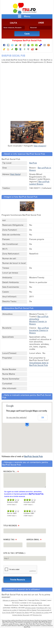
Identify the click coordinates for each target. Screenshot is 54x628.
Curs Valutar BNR (8, 612)
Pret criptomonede (43, 610)
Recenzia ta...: (11, 471)
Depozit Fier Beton (22, 612)
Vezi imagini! (40, 146)
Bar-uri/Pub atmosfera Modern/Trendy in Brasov (38, 320)
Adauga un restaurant (10, 600)
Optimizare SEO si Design (28, 610)
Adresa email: (34, 539)
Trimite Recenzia (17, 580)
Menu (27, 16)
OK (42, 417)
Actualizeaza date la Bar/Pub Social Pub (38, 364)
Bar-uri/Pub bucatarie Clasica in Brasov (39, 330)
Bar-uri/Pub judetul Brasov (39, 182)
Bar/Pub (33, 163)
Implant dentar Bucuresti (20, 615)
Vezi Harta (15, 174)
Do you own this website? (16, 418)
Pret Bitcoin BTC (42, 608)
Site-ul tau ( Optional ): (14, 553)
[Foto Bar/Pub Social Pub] (27, 210)
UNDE (41, 23)
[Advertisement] (27, 93)
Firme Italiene (37, 603)
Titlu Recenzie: (11, 525)
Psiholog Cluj (37, 615)
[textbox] (13, 28)
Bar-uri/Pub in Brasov (40, 169)
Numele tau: (10, 539)
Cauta (13, 23)
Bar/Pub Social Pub (33, 456)
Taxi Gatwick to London (41, 612)
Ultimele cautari (30, 608)
